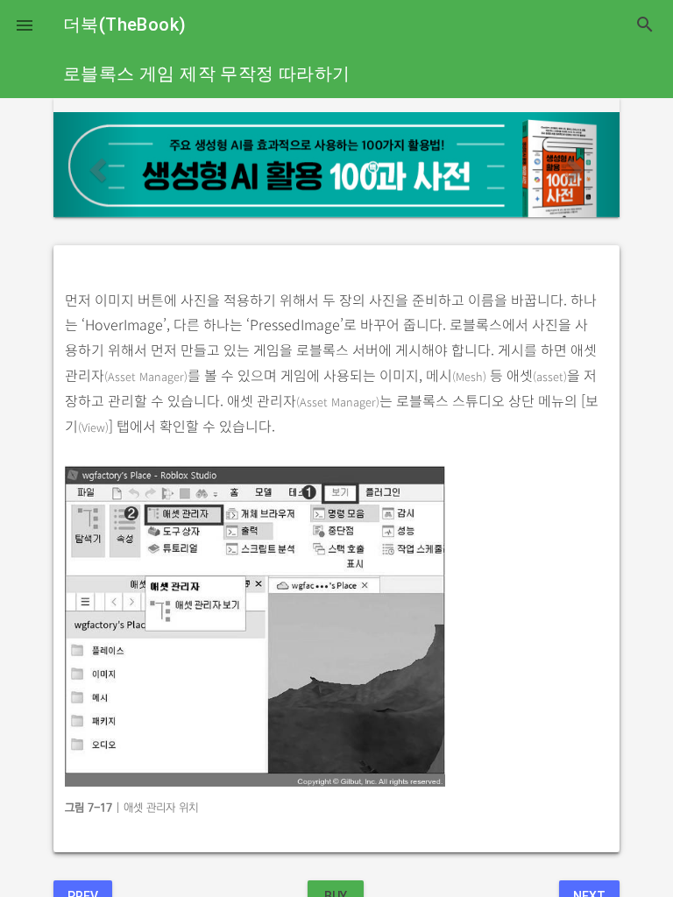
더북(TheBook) (124, 24)
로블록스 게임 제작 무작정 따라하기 (207, 73)
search (644, 24)
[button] (25, 25)
